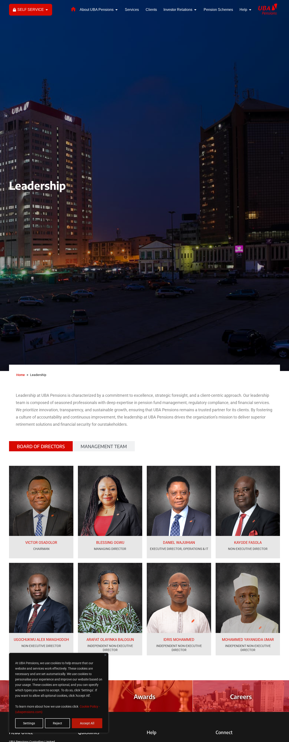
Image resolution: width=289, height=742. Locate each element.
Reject (57, 723)
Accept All (87, 723)
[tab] (41, 446)
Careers (241, 696)
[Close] (105, 655)
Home (20, 375)
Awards (144, 696)
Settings (29, 723)
